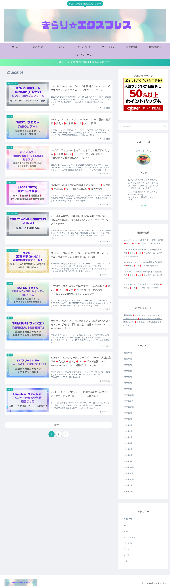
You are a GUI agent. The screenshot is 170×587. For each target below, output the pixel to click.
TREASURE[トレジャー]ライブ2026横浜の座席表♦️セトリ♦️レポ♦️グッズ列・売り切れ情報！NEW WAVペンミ (143, 253)
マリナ (143, 172)
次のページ (58, 425)
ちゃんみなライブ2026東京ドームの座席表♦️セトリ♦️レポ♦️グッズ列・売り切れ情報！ (143, 286)
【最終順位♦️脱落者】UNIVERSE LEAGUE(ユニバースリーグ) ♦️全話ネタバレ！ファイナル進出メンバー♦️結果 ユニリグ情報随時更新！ (142, 318)
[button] (165, 126)
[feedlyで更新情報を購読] (141, 205)
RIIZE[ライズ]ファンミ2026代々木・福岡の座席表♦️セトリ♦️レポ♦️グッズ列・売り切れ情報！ (143, 275)
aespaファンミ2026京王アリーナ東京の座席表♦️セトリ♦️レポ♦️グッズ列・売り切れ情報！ (143, 242)
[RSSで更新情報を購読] (145, 205)
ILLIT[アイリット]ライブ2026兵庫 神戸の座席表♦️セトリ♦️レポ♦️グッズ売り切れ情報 (143, 264)
